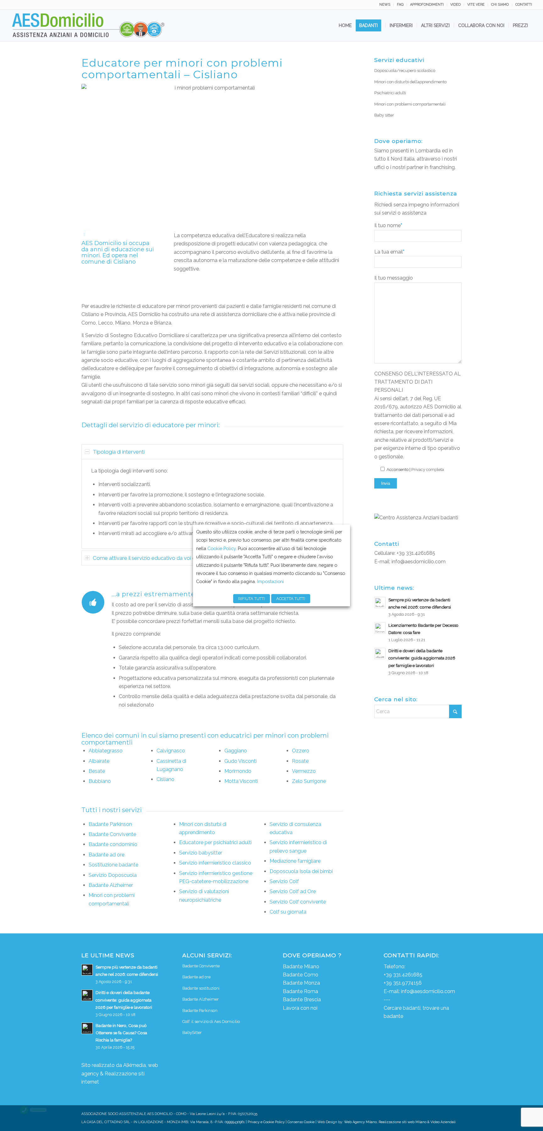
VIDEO (455, 5)
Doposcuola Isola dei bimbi (301, 871)
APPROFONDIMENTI (427, 5)
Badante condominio (113, 844)
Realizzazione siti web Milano (402, 1122)
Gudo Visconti (240, 761)
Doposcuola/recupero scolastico (404, 70)
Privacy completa (427, 469)
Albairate (99, 761)
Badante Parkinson (110, 824)
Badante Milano (301, 967)
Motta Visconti (241, 781)
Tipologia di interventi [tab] (119, 452)
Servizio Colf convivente (298, 902)
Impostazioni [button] (270, 581)
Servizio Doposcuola (113, 875)
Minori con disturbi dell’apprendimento (410, 81)
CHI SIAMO (500, 5)
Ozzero (300, 751)
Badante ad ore (106, 855)
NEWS (384, 5)
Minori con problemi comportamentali (410, 104)
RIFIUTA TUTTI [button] (251, 598)
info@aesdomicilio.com (419, 562)
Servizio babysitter (200, 853)
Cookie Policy (221, 548)
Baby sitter (384, 115)
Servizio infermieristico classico (215, 863)
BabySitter (192, 1032)
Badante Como (300, 975)
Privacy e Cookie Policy (266, 1122)
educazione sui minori (117, 252)
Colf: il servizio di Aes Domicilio (211, 1021)
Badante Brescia (302, 1000)
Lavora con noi (300, 1008)
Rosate (300, 761)
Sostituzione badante (113, 865)
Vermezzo (304, 771)
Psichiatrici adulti (390, 92)
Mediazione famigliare (295, 861)
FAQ (400, 5)
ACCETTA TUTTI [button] (290, 598)
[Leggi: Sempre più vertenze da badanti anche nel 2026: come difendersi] (380, 602)
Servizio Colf (284, 881)
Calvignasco (170, 751)
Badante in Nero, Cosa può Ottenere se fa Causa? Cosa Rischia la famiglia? (121, 1032)
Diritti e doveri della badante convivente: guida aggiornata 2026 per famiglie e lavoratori (421, 658)
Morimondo (237, 771)
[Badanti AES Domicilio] (89, 25)
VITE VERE (476, 5)
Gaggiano (235, 751)
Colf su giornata (288, 912)
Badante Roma (300, 991)
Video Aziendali (443, 1122)
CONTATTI (523, 5)
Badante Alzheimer (111, 885)
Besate (97, 771)
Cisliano (165, 779)
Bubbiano (100, 781)
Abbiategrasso (106, 751)
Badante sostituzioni (201, 988)
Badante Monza (301, 983)
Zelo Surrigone (309, 781)
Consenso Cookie (301, 1122)
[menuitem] (385, 4)
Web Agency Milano (360, 1122)
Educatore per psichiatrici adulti (215, 842)
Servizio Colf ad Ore (293, 891)
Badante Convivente (112, 834)
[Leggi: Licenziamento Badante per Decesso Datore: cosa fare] (380, 628)
